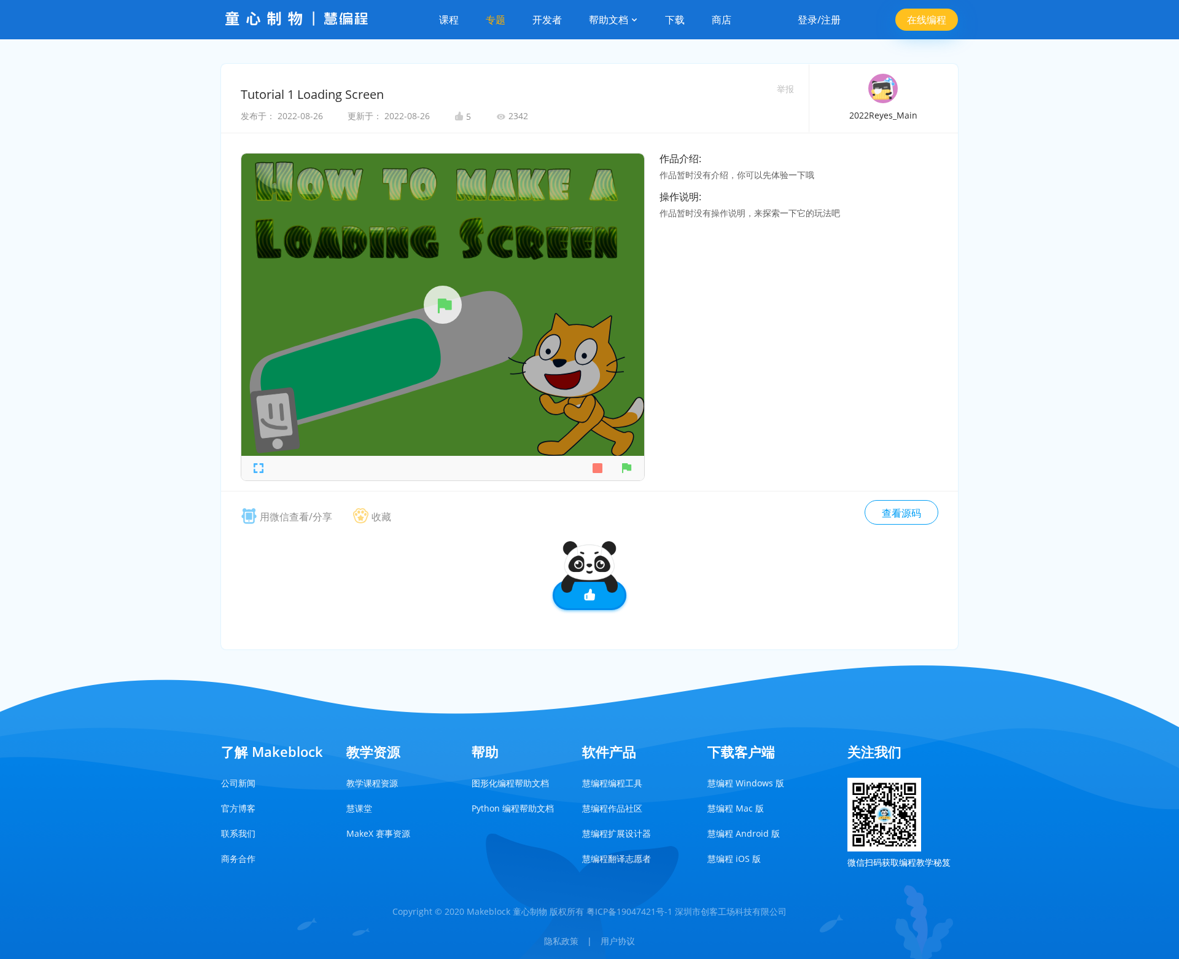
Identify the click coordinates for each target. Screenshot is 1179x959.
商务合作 (238, 858)
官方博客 (238, 808)
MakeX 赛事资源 (378, 833)
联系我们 (238, 833)
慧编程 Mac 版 (735, 808)
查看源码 (901, 513)
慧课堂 (359, 808)
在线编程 (926, 19)
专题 (495, 19)
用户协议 (618, 941)
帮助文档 (610, 19)
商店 (721, 19)
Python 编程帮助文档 (513, 808)
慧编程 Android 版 (743, 833)
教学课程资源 (372, 783)
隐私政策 (561, 941)
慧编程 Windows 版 (745, 783)
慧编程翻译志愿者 (616, 858)
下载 (675, 19)
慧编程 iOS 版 (734, 858)
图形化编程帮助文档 (510, 783)
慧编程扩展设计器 (616, 833)
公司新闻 (238, 783)
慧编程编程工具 (612, 783)
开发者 (547, 19)
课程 (449, 19)
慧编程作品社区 (612, 808)
